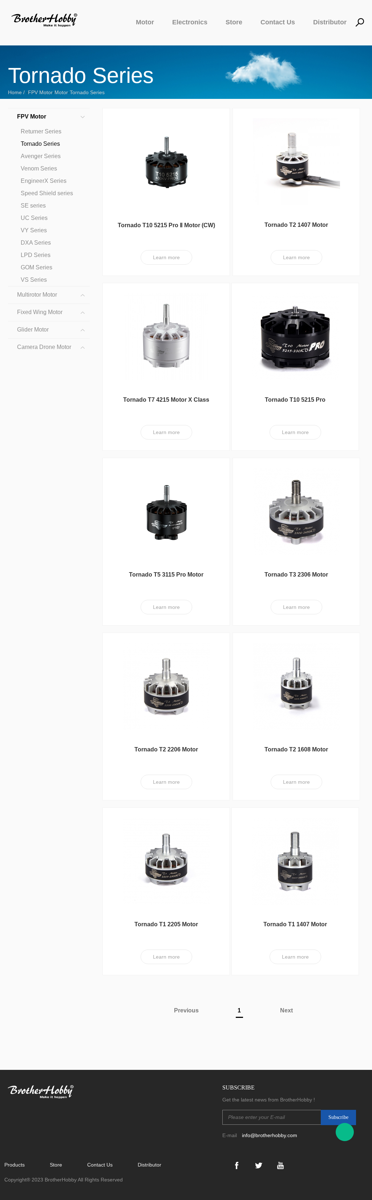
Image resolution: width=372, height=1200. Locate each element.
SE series (33, 205)
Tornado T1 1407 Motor (295, 924)
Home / (17, 92)
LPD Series (35, 255)
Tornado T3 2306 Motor (296, 574)
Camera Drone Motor (44, 347)
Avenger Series (41, 156)
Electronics (189, 22)
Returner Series (41, 131)
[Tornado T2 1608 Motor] (296, 686)
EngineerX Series (43, 181)
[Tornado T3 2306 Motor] (296, 511)
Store (234, 22)
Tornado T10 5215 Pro (295, 400)
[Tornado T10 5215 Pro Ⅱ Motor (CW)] (166, 161)
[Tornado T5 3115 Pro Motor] (166, 511)
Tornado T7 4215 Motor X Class (166, 400)
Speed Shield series (47, 193)
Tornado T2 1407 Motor (296, 225)
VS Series (34, 280)
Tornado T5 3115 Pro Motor (166, 574)
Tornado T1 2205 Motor (166, 924)
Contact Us (277, 22)
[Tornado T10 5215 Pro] (295, 336)
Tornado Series (87, 92)
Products (14, 1165)
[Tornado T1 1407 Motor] (295, 861)
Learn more (166, 257)
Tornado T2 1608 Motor (296, 749)
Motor (145, 22)
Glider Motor (33, 329)
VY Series (34, 230)
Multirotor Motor (37, 295)
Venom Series (39, 168)
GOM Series (36, 267)
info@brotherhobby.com (269, 1135)
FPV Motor (40, 92)
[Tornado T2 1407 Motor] (296, 161)
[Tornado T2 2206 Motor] (166, 686)
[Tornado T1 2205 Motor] (166, 861)
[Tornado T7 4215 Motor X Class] (166, 336)
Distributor (330, 22)
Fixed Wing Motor (39, 312)
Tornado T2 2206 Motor (166, 749)
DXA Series (36, 243)
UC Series (34, 218)
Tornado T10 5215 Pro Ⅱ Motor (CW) (166, 225)
